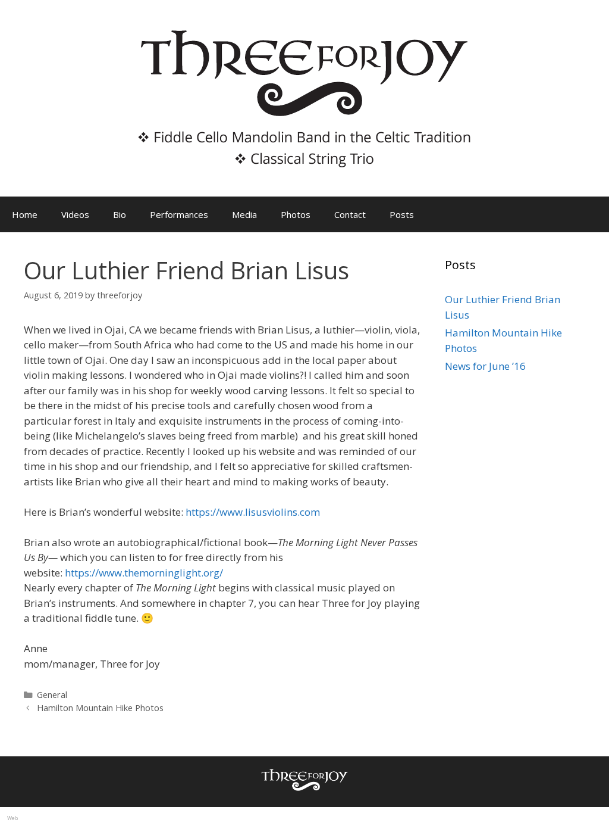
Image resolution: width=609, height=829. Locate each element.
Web (12, 818)
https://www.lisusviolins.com (253, 512)
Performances (179, 214)
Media (244, 214)
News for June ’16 (485, 366)
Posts (402, 214)
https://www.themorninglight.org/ (144, 572)
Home (24, 214)
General (52, 694)
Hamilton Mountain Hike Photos (100, 707)
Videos (75, 214)
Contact (350, 214)
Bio (119, 214)
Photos (295, 214)
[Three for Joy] (304, 97)
